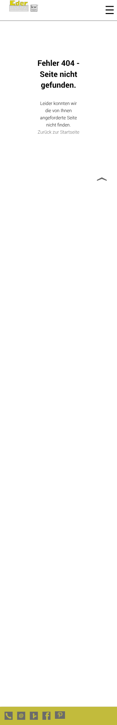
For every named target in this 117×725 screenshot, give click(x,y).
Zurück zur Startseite (59, 132)
